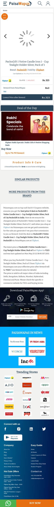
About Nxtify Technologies (12, 466)
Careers (33, 458)
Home (32, 449)
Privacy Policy (8, 461)
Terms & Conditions (10, 463)
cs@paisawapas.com (37, 478)
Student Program (36, 466)
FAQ (5, 455)
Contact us (36, 471)
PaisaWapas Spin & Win (11, 496)
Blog (5, 452)
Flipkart (40, 70)
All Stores (34, 452)
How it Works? (8, 458)
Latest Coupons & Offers (38, 455)
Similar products (27, 179)
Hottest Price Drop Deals (38, 463)
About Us (7, 449)
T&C (4, 92)
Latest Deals (35, 461)
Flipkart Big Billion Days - (13, 484)
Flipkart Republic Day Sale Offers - (12, 488)
